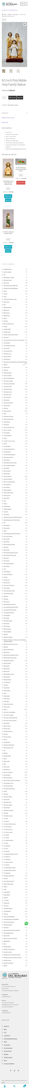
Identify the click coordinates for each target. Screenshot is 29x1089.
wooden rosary (7, 960)
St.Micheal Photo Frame (10, 870)
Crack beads (7, 422)
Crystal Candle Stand (9, 449)
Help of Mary (7, 539)
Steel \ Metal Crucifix (9, 881)
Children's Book (7, 372)
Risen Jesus (7, 766)
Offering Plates (7, 679)
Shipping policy (8, 1057)
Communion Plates (8, 416)
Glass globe (7, 528)
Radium (5, 753)
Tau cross (6, 905)
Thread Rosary (7, 911)
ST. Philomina (7, 859)
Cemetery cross (7, 353)
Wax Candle (6, 935)
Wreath (5, 965)
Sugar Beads (7, 895)
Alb (4, 274)
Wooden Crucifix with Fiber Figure (12, 954)
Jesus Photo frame (8, 593)
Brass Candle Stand (8, 323)
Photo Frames (7, 726)
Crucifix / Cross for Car (9, 441)
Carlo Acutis (7, 348)
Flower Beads (7, 506)
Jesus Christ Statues (9, 585)
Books (5, 318)
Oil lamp (6, 685)
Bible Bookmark (7, 307)
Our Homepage (8, 1048)
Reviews (6, 1054)
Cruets (5, 443)
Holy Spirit (6, 558)
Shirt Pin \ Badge (8, 805)
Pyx (4, 750)
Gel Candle (6, 514)
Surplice (6, 897)
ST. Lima (6, 848)
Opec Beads (7, 687)
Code (5, 413)
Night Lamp (7, 671)
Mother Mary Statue (9, 660)
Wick (5, 944)
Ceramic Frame (7, 356)
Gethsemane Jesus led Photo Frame (13, 517)
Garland (6, 511)
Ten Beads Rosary (8, 908)
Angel (5, 291)
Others (5, 709)
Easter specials (7, 476)
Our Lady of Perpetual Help (10, 717)
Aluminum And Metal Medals (11, 288)
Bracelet (6, 321)
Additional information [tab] (8, 117)
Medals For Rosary (8, 637)
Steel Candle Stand (8, 884)
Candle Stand (7, 332)
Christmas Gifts (7, 386)
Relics (5, 758)
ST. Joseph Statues (8, 840)
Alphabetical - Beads (9, 277)
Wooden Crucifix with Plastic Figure (13, 957)
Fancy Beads (7, 487)
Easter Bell (6, 468)
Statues (10, 14)
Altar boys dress (8, 280)
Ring (5, 764)
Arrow (5, 296)
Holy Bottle (6, 541)
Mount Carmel (7, 663)
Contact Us (7, 1035)
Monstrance (7, 652)
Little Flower (7, 626)
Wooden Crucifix (8, 952)
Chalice (5, 364)
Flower (5, 503)
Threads (6, 914)
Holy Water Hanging (9, 563)
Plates (5, 739)
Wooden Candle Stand (9, 949)
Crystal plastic (7, 452)
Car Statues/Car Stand (9, 345)
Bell (4, 304)
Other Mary (6, 701)
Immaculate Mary (8, 574)
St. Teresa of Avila (8, 862)
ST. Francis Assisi (8, 829)
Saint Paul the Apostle (9, 788)
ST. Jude (6, 843)
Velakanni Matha (8, 924)
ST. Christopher (7, 826)
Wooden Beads (7, 946)
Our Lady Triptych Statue (10, 720)
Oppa (5, 693)
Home (5, 14)
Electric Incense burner (9, 481)
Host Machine (7, 571)
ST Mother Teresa (8, 816)
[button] (24, 24)
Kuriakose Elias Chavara (10, 604)
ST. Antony (6, 821)
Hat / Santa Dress (8, 536)
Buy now (19, 97)
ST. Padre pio (7, 856)
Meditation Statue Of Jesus (11, 644)
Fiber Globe (6, 498)
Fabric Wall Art (7, 484)
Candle (5, 326)
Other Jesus (7, 698)
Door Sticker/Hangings (9, 465)
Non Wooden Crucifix (9, 674)
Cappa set (6, 337)
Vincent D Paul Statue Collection (12, 930)
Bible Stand (6, 313)
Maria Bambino (7, 631)
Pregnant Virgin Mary (9, 745)
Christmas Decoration (9, 383)
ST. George (6, 835)
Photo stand (7, 728)
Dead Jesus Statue (8, 457)
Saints (5, 791)
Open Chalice (7, 690)
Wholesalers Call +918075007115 (9, 10)
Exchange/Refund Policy (10, 1038)
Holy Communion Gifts (9, 544)
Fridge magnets (8, 509)
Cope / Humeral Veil (8, 419)
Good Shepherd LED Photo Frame (12, 533)
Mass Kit (6, 634)
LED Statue (6, 623)
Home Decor (7, 566)
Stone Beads (7, 892)
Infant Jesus (7, 582)
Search (14, 1086)
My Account (5, 1086)
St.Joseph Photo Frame (9, 867)
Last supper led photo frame (11, 607)
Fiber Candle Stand (8, 492)
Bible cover (6, 310)
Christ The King (7, 375)
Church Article (7, 397)
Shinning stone (7, 802)
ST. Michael (6, 851)
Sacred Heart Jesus (8, 783)
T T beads (6, 900)
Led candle (6, 618)
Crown (5, 438)
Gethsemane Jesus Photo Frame (12, 520)
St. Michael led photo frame (11, 854)
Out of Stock (20, 182)
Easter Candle (7, 471)
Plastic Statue (7, 736)
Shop (5, 1060)
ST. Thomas (7, 865)
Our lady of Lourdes (9, 715)
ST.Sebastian (7, 873)
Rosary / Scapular (8, 772)
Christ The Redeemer (9, 378)
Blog (5, 1029)
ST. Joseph (6, 837)
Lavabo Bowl (7, 615)
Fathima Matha (7, 490)
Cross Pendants (8, 435)
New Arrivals (7, 668)
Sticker (5, 886)
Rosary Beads (7, 775)
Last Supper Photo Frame (10, 610)
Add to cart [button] (8, 196)
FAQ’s (5, 1042)
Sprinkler (6, 813)
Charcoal (6, 370)
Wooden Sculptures (8, 963)
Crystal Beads (7, 446)
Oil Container (7, 682)
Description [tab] (5, 113)
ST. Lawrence (7, 845)
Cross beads (7, 432)
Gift (4, 522)
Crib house (6, 424)
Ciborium (6, 408)
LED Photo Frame (8, 620)
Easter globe (7, 473)
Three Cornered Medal (9, 916)
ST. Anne (6, 818)
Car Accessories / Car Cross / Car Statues (14, 340)
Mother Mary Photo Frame (10, 657)
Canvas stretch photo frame (11, 334)
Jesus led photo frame (9, 590)
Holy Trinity (7, 560)
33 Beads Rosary (8, 269)
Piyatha (6, 734)
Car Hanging (7, 343)
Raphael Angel (7, 756)
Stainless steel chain (9, 875)
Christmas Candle (8, 381)
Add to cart (12, 97)
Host (5, 569)
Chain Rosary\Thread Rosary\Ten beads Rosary (15, 362)
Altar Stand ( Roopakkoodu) (11, 285)
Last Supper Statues (9, 612)
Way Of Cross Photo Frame (10, 938)
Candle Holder (7, 329)
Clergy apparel (7, 411)
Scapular (6, 794)
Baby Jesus (6, 302)
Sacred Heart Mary (8, 786)
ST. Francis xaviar (8, 832)
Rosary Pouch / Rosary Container (12, 780)
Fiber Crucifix (7, 495)
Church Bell (6, 400)
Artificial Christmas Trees (10, 299)
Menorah (6, 647)
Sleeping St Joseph (8, 810)
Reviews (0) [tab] (5, 122)
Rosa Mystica (7, 769)
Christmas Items (8, 389)
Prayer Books (7, 742)
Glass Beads (7, 525)
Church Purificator (8, 402)
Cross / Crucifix (7, 430)
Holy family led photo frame (11, 552)
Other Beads (7, 696)
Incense (5, 577)
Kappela (6, 596)
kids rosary (6, 601)
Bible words (6, 315)
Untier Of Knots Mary (9, 922)
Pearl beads (7, 723)
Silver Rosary (7, 807)
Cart (5, 1032)
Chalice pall (7, 367)
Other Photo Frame (8, 704)
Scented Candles (8, 796)
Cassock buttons (8, 351)
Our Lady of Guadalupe (9, 712)
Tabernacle (6, 903)
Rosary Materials (8, 777)
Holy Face (6, 547)
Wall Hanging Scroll (8, 933)
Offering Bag (7, 677)
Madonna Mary (7, 629)
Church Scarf (7, 405)
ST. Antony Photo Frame (10, 824)
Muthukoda (6, 666)
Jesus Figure (7, 588)
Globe (5, 531)
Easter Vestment (8, 479)
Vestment (6, 927)
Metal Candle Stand (8, 649)
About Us (6, 1026)
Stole (5, 889)
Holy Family (15, 14)
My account (7, 1045)
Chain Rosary (7, 359)
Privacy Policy (8, 1051)
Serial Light (6, 799)
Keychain (6, 599)
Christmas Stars (8, 392)
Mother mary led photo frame (11, 655)
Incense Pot (7, 580)
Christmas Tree (7, 394)
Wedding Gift (7, 941)
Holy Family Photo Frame (10, 555)
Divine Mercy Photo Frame (10, 462)
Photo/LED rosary (8, 731)
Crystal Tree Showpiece (9, 454)
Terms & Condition (9, 1063)
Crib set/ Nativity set (9, 427)
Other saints (7, 707)
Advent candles (7, 272)
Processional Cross (8, 747)
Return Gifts (7, 761)
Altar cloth (6, 283)
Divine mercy (7, 460)
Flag (5, 501)
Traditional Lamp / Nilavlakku (11, 919)
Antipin (5, 293)
